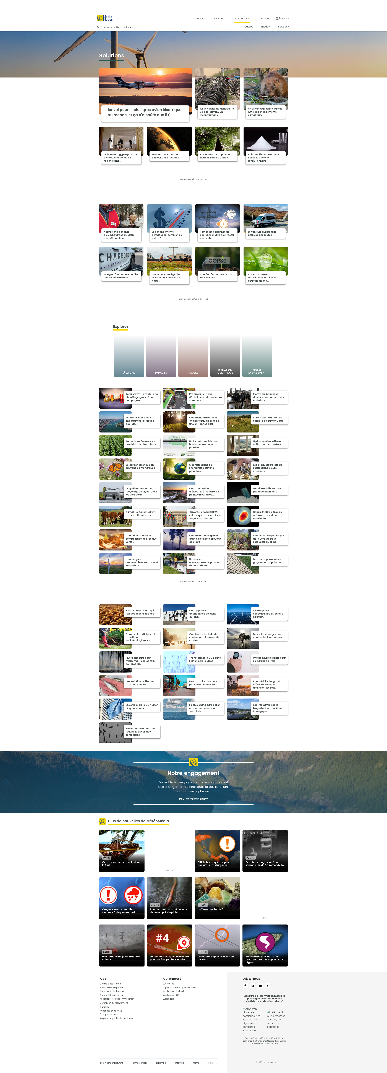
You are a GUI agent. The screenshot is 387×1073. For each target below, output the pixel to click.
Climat (119, 27)
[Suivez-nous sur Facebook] (245, 986)
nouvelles (108, 27)
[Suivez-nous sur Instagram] (253, 986)
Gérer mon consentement (114, 1003)
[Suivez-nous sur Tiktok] (268, 986)
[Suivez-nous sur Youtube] (260, 986)
